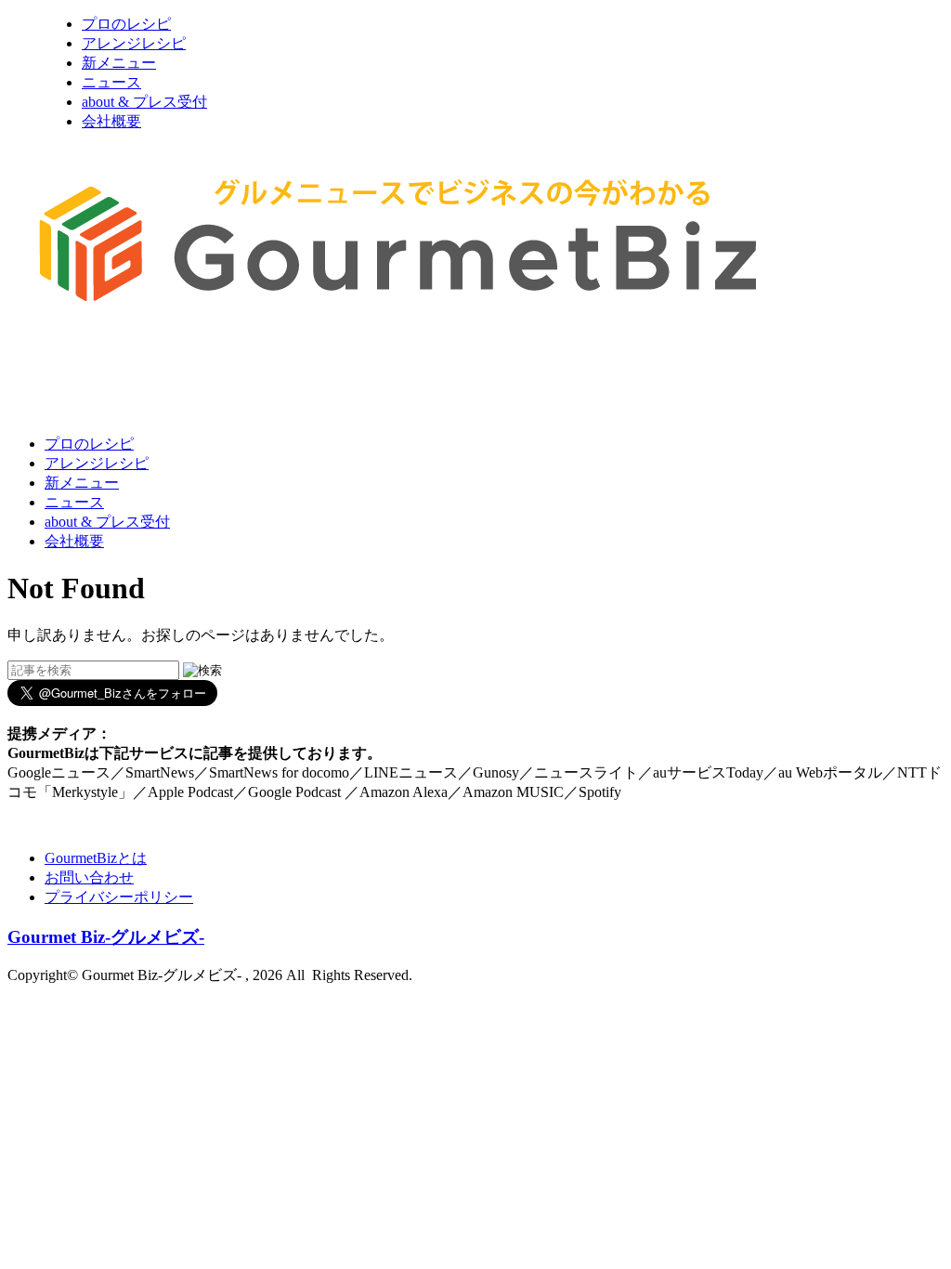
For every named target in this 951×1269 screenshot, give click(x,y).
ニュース (111, 82)
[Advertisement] (345, 374)
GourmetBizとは (96, 858)
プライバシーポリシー (119, 897)
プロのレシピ (126, 24)
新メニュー (119, 63)
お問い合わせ (89, 877)
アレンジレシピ (134, 43)
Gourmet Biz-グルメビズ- (105, 937)
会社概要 (111, 121)
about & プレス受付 (144, 102)
